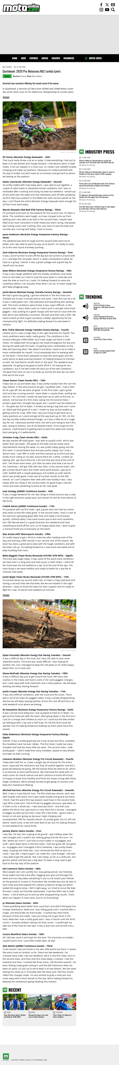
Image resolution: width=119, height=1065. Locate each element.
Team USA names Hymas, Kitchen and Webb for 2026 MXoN (15, 1016)
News (23, 58)
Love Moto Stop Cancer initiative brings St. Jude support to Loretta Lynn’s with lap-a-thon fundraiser (97, 207)
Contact (14, 1060)
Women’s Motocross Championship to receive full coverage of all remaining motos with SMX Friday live (96, 161)
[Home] (21, 8)
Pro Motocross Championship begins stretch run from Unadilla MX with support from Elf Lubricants (96, 196)
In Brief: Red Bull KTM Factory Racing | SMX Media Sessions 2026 (105, 317)
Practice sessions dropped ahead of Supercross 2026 (104, 351)
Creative (56, 58)
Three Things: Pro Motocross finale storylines (62, 1016)
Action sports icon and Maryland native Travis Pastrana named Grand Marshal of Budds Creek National (97, 184)
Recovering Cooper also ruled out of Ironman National (38, 1016)
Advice (45, 58)
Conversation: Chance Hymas (103, 339)
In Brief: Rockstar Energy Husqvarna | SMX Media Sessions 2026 (104, 307)
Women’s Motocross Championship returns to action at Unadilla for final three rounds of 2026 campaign (97, 173)
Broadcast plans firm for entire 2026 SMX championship (104, 329)
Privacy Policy (25, 1060)
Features (33, 58)
